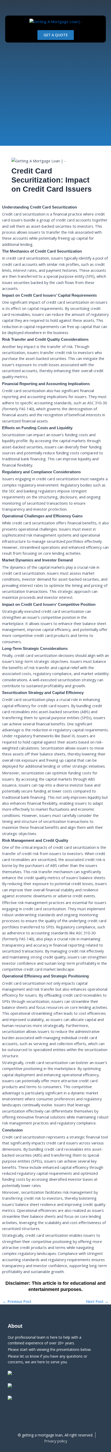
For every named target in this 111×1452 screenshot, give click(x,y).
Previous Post (17, 1301)
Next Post (97, 1301)
